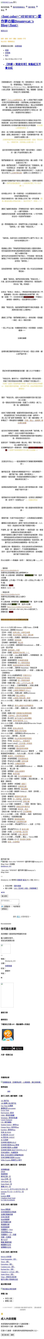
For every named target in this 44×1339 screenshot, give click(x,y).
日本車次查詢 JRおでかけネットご (14, 1150)
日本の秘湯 (5, 1217)
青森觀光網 (5, 1224)
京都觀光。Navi (7, 1229)
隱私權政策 (37, 1307)
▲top (3, 892)
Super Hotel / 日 (6, 1184)
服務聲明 (23, 1310)
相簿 (7, 50)
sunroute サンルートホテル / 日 (12, 1192)
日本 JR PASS (6, 1132)
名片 (7, 55)
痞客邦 (19, 880)
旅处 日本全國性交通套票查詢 (12, 1155)
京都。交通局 (6, 1237)
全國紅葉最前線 (7, 1214)
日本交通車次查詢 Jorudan (10, 1157)
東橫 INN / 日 (6, 1186)
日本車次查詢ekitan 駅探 (10, 1145)
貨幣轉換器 (5, 1169)
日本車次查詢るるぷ (8, 1142)
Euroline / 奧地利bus (8, 1130)
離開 (12, 1335)
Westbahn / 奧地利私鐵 (9, 1118)
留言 (24, 880)
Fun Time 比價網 (7, 1106)
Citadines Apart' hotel (8, 1198)
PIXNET (9, 1307)
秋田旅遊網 (5, 1227)
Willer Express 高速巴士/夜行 (11, 1160)
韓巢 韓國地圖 (6, 1242)
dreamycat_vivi (6, 866)
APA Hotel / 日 (6, 1181)
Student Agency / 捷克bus (10, 1125)
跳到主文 (4, 31)
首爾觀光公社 (6, 1247)
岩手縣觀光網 (6, 1222)
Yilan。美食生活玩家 (8, 1277)
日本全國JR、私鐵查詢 (9, 1152)
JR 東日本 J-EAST (7, 1135)
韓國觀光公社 (6, 1245)
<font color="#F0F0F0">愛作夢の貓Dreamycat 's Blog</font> (21, 20)
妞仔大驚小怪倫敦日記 (9, 1279)
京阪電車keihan (6, 1232)
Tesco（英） (5, 1262)
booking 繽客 (5, 1196)
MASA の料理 (6, 1257)
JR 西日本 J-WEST (8, 1137)
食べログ (4, 1240)
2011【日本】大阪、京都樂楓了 (26, 888)
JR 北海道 (4, 1140)
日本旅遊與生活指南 (8, 1212)
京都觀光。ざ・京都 (8, 1235)
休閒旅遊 (18, 46)
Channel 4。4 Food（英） (10, 1272)
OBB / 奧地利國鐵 (7, 1115)
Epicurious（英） (7, 1264)
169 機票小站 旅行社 (8, 1103)
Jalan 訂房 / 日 (6, 1179)
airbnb (3, 1171)
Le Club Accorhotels (8, 1200)
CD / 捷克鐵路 (6, 1122)
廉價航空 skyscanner (8, 1108)
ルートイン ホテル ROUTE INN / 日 (14, 1189)
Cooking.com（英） (8, 1267)
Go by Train (5, 1110)
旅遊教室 (4, 1174)
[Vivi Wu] (7, 1007)
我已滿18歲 (5, 1335)
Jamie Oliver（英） (8, 1274)
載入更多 (4, 896)
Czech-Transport (6, 1120)
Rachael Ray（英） (8, 1269)
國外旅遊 (17, 886)
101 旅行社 (5, 1101)
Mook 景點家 (5, 1209)
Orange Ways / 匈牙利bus (10, 1127)
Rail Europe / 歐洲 (7, 1113)
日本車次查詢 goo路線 (9, 1147)
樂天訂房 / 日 (6, 1176)
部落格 (7, 53)
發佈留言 (4, 909)
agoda (3, 1194)
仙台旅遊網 (5, 1219)
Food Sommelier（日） (9, 1259)
